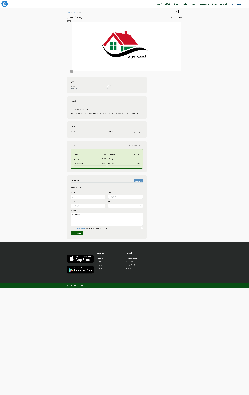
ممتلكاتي (100, 268)
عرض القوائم (138, 181)
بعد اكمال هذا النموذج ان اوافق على (91, 228)
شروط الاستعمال (79, 228)
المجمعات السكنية (132, 258)
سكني (185, 4)
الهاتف (110, 192)
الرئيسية (159, 4)
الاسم (73, 192)
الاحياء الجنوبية (131, 265)
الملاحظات (74, 210)
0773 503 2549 (237, 4)
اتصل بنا (214, 4)
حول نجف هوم (204, 4)
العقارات (167, 4)
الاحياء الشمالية (131, 261)
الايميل (73, 201)
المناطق (175, 4)
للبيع (69, 21)
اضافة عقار (223, 4)
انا (109, 201)
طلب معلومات (77, 233)
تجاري (194, 4)
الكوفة (129, 268)
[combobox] (125, 206)
